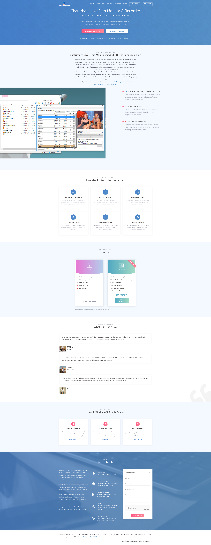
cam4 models (130, 534)
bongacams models (70, 537)
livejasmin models (107, 534)
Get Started (121, 300)
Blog (125, 4)
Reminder (147, 4)
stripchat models (119, 534)
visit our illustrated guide (116, 82)
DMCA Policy (105, 506)
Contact (117, 4)
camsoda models (140, 534)
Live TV (109, 4)
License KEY (135, 4)
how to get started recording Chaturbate (105, 84)
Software (100, 4)
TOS (90, 537)
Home (92, 4)
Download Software (93, 31)
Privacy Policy (82, 537)
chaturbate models (95, 534)
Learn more (72, 439)
